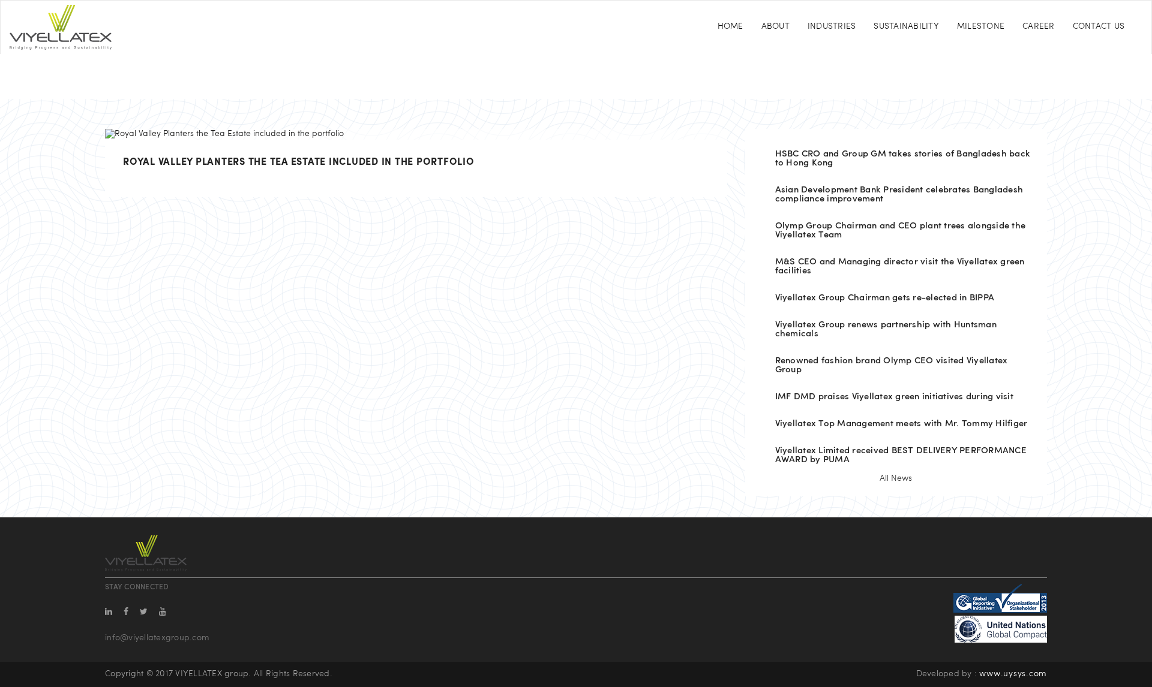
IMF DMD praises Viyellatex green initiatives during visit (894, 397)
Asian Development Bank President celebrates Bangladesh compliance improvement (899, 195)
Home (730, 26)
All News (896, 478)
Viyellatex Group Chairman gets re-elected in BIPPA (885, 298)
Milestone (980, 26)
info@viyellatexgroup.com (157, 638)
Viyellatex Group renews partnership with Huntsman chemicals (886, 330)
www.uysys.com (1013, 674)
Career (1038, 26)
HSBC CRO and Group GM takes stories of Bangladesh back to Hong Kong (903, 159)
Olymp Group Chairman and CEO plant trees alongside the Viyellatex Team (900, 231)
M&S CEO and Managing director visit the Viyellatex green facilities (900, 267)
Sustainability (906, 26)
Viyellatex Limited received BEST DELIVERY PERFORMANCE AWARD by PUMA (901, 456)
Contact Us (1099, 26)
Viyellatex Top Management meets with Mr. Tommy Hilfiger (901, 424)
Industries (832, 26)
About (775, 26)
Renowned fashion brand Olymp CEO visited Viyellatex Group (891, 366)
